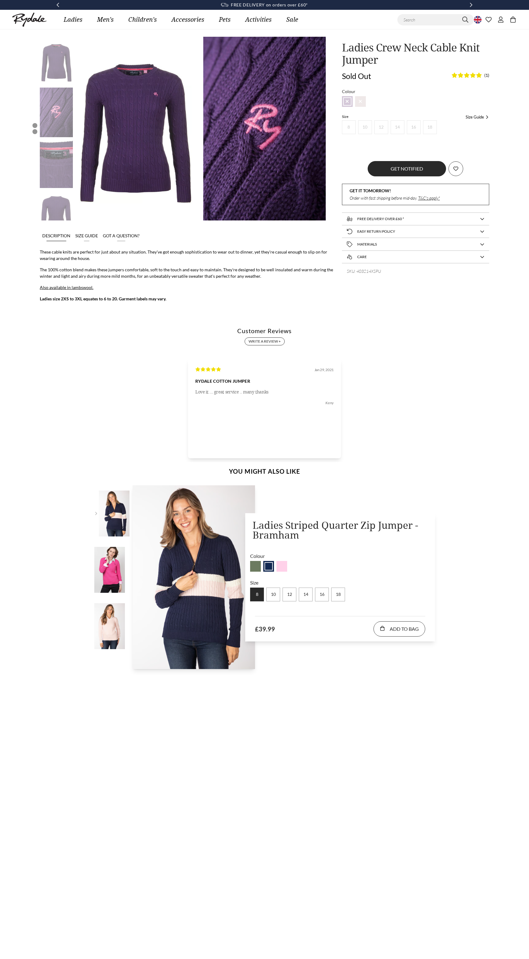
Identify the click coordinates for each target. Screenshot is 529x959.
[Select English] (477, 19)
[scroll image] (56, 61)
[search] (465, 19)
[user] (501, 19)
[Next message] (471, 5)
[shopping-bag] (513, 19)
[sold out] (347, 101)
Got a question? (121, 235)
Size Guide (86, 235)
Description (56, 235)
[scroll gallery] (34, 125)
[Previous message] (58, 5)
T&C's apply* (429, 198)
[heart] (488, 19)
